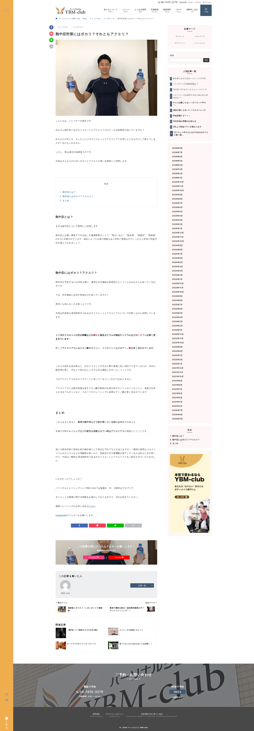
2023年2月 (177, 326)
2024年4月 (177, 266)
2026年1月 (177, 178)
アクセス (208, 2)
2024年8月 (177, 249)
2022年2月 (177, 359)
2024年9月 (177, 245)
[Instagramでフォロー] (6, 694)
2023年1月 (177, 330)
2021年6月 (177, 393)
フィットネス (62, 27)
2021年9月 (177, 381)
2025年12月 (178, 182)
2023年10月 (178, 292)
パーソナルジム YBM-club (137, 727)
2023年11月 (177, 287)
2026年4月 (177, 165)
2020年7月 (177, 410)
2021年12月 (177, 368)
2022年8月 (177, 351)
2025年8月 (177, 199)
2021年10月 (177, 376)
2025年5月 (177, 211)
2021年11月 (177, 372)
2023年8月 (177, 300)
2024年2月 (177, 275)
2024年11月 (177, 237)
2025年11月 (177, 186)
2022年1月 (177, 364)
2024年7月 (177, 254)
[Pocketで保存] (51, 34)
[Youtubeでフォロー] (6, 699)
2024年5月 (177, 262)
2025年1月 (177, 228)
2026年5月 (177, 161)
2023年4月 (177, 317)
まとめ (65, 200)
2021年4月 (177, 402)
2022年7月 (177, 355)
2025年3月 (177, 220)
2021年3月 (177, 406)
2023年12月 (178, 283)
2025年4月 (177, 216)
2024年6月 (177, 258)
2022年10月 (178, 342)
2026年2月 (177, 173)
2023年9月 (177, 296)
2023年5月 (177, 313)
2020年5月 (177, 419)
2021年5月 (177, 397)
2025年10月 (178, 190)
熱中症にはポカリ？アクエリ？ (78, 196)
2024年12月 (178, 233)
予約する (177, 692)
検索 (172, 55)
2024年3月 (177, 271)
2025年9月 (177, 194)
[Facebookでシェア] (51, 27)
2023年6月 (177, 309)
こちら (92, 506)
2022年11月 (177, 338)
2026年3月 (177, 169)
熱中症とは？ (69, 192)
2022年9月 (177, 347)
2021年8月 (177, 385)
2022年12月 (178, 334)
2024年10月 (178, 241)
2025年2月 (177, 224)
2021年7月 (177, 389)
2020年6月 (177, 414)
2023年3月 (177, 321)
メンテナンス (78, 27)
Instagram (61, 515)
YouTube (118, 557)
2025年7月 (177, 203)
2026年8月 (177, 148)
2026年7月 (177, 152)
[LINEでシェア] (51, 40)
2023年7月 (177, 304)
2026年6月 (177, 156)
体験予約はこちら (6, 721)
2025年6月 (177, 207)
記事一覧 (142, 585)
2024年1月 (177, 279)
